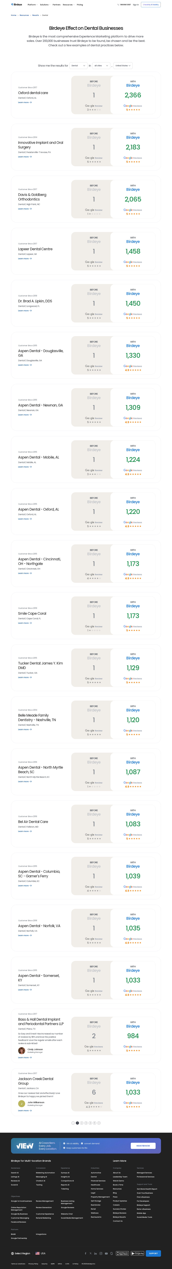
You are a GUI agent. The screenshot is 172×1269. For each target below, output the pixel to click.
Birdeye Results (119, 1217)
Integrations (41, 1234)
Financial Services (98, 1181)
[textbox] (101, 65)
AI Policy (75, 1264)
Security (44, 1264)
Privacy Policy (33, 1264)
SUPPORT (153, 1253)
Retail (93, 1209)
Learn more (26, 102)
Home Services (97, 1189)
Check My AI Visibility (151, 4)
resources (24, 15)
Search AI (15, 1173)
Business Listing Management (67, 1202)
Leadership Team (120, 1177)
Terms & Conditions (18, 1264)
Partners (56, 5)
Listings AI (15, 1177)
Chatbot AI (40, 1181)
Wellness (94, 1213)
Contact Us (118, 1221)
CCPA (67, 1264)
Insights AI (65, 1177)
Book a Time (118, 1185)
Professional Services (145, 1177)
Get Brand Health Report (147, 1189)
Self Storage (96, 1201)
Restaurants (96, 1217)
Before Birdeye (93, 84)
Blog (115, 1193)
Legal (93, 1193)
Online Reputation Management (18, 1208)
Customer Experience (45, 1214)
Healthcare (95, 1185)
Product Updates (120, 1201)
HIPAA (60, 1264)
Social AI (14, 1185)
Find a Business (143, 1197)
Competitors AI (67, 1181)
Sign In (136, 5)
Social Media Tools (144, 1217)
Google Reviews (67, 1207)
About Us (117, 1173)
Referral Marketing (43, 1218)
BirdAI (13, 1234)
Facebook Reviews (18, 1222)
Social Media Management (72, 1218)
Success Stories (119, 1209)
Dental (94, 1177)
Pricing (80, 5)
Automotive (96, 1173)
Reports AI (65, 1185)
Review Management (45, 1201)
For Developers (143, 1201)
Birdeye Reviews (119, 1213)
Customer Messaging (20, 1218)
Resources (68, 5)
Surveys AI (65, 1173)
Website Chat (67, 1214)
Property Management (100, 1197)
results (35, 15)
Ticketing (65, 1189)
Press (115, 1197)
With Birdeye (132, 84)
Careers (116, 1205)
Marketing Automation (45, 1173)
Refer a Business (144, 1209)
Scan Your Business (145, 1193)
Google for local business (21, 1201)
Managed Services (144, 1173)
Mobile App (141, 1213)
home (13, 15)
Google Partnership (19, 1238)
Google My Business (19, 1214)
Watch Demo (118, 1181)
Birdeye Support (143, 1205)
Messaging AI (41, 1177)
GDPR (53, 1264)
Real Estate (95, 1205)
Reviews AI (15, 1181)
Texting (39, 1185)
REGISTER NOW (143, 1145)
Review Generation (44, 1207)
